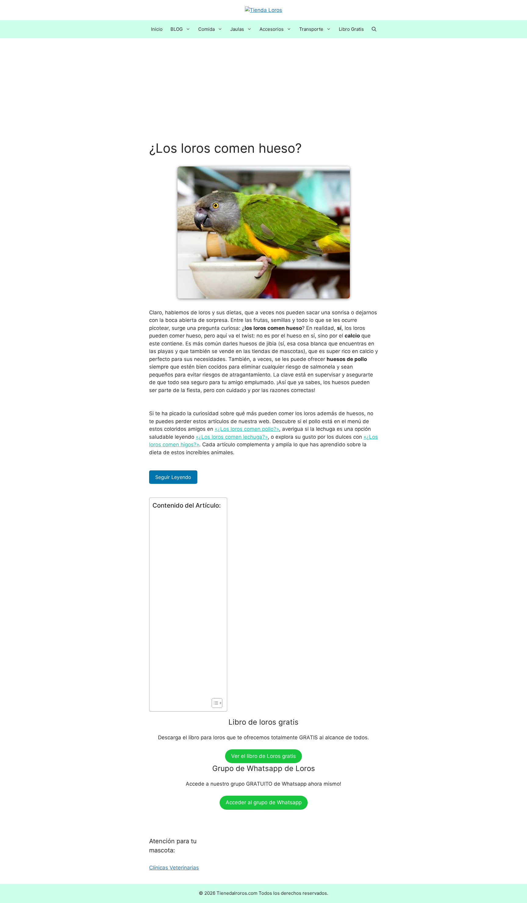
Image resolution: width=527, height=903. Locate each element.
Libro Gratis (351, 29)
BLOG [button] (176, 29)
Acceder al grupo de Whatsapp (264, 802)
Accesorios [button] (272, 29)
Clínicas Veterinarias (174, 868)
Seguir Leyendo (173, 477)
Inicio (157, 29)
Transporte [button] (311, 29)
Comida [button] (206, 29)
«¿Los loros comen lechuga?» (232, 437)
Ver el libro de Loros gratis (263, 756)
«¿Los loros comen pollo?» (247, 429)
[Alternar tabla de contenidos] (214, 703)
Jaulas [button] (237, 29)
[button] (374, 29)
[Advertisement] (263, 95)
